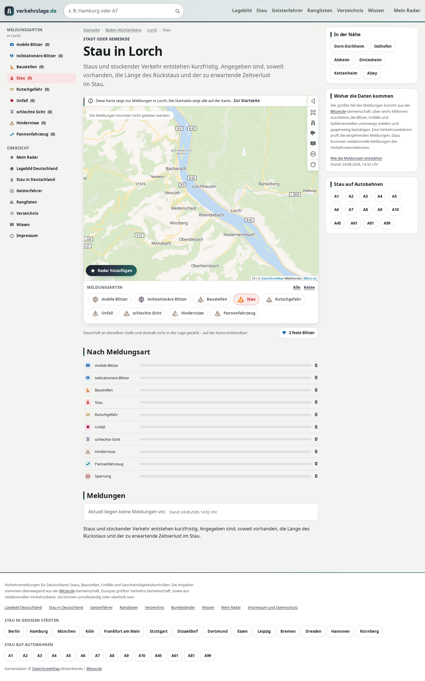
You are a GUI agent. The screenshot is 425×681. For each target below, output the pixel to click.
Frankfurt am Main (122, 631)
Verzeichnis (350, 10)
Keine (309, 287)
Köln (90, 631)
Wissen (376, 10)
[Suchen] (177, 11)
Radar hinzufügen (115, 270)
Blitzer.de (310, 278)
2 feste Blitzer (302, 332)
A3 (365, 196)
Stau (261, 10)
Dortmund (218, 631)
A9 (380, 209)
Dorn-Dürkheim (349, 46)
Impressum (27, 235)
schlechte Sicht (34, 111)
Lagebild (242, 10)
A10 (395, 209)
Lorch (152, 29)
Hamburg (39, 631)
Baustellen (30, 66)
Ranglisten (319, 10)
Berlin (14, 631)
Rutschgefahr (32, 89)
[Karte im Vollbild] (312, 112)
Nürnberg (369, 631)
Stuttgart (159, 631)
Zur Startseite (247, 100)
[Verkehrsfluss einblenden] (312, 123)
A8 (365, 209)
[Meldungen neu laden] (312, 164)
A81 (370, 223)
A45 (337, 223)
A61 (354, 223)
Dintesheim (370, 59)
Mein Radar (407, 10)
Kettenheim (345, 73)
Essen (242, 631)
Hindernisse (31, 122)
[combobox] (124, 10)
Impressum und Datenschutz (273, 607)
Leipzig (264, 631)
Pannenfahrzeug (35, 134)
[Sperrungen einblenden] (312, 154)
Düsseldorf (188, 631)
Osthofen (383, 46)
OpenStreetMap (272, 278)
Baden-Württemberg (123, 29)
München (67, 631)
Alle (296, 287)
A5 (394, 196)
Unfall (25, 100)
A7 (351, 209)
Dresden (313, 631)
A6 (336, 209)
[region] (201, 188)
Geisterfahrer (287, 10)
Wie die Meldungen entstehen (356, 158)
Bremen (288, 631)
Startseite (91, 29)
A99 (387, 223)
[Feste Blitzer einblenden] (312, 133)
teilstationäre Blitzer (39, 55)
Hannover (340, 631)
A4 (380, 196)
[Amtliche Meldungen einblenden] (312, 143)
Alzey (372, 73)
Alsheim (342, 59)
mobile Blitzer (32, 44)
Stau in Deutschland (35, 179)
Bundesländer (183, 607)
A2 (351, 196)
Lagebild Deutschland (37, 168)
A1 (336, 196)
